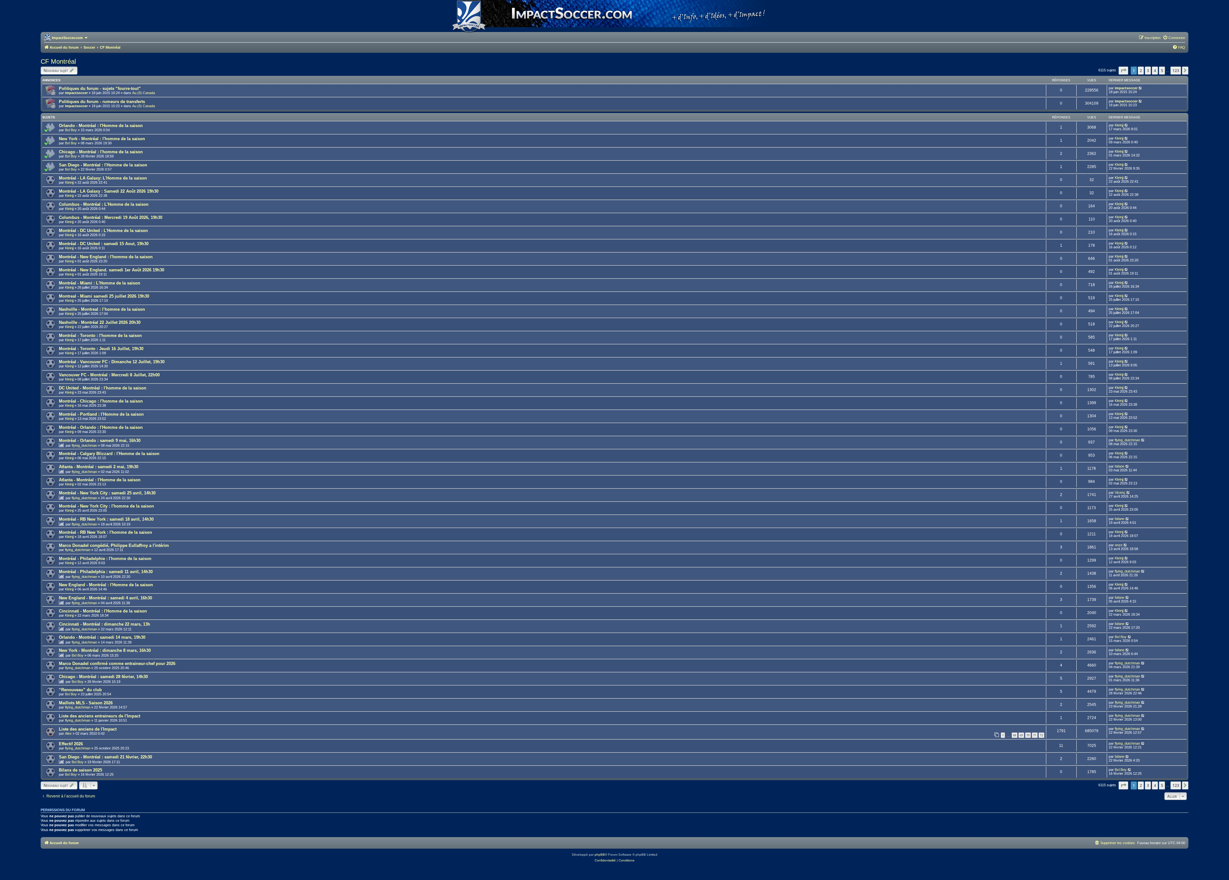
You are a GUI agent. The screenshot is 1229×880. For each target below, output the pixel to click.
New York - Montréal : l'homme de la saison (102, 138)
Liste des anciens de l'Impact (87, 729)
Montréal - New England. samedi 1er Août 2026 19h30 (111, 270)
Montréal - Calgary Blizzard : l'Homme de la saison (109, 453)
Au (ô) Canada (143, 93)
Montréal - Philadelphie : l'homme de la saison (105, 558)
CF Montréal (58, 61)
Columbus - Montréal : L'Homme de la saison (104, 204)
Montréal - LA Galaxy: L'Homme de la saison (103, 178)
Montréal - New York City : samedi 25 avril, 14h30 (107, 493)
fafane (1119, 466)
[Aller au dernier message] (1140, 88)
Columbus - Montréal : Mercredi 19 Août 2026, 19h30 (110, 217)
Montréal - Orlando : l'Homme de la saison (101, 427)
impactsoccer (76, 93)
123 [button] (1175, 70)
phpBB (600, 854)
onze (1118, 545)
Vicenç (1120, 492)
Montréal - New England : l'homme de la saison (106, 256)
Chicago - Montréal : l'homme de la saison (101, 151)
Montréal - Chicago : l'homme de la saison (101, 401)
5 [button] (1162, 70)
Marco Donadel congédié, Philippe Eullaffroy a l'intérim (114, 545)
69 (1021, 735)
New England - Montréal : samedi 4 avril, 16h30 (105, 598)
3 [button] (1148, 70)
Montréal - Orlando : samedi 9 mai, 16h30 (100, 440)
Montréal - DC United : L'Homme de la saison (103, 230)
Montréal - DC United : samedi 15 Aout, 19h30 (104, 243)
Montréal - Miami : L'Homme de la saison (99, 283)
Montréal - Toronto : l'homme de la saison (100, 335)
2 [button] (1141, 70)
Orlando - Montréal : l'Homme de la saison (101, 125)
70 (1028, 735)
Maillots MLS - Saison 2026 (86, 702)
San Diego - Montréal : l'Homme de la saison (103, 165)
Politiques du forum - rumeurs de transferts (102, 101)
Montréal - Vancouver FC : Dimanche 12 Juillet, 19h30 (112, 361)
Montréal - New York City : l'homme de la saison (106, 506)
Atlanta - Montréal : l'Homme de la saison (100, 479)
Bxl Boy (71, 130)
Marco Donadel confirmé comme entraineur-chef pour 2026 (117, 663)
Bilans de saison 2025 (80, 770)
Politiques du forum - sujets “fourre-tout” (100, 88)
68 (1014, 735)
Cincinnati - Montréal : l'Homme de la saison (103, 611)
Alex (68, 733)
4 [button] (1155, 70)
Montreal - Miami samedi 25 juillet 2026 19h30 (104, 296)
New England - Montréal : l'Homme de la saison (106, 584)
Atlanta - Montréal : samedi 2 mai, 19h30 (98, 466)
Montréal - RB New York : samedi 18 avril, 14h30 (106, 519)
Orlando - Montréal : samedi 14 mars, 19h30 (102, 637)
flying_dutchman (84, 445)
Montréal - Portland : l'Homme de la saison (101, 414)
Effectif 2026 (71, 743)
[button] (1123, 70)
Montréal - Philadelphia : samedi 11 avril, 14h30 (106, 571)
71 (1034, 735)
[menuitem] (1174, 38)
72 (1041, 735)
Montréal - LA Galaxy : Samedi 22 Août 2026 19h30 (108, 191)
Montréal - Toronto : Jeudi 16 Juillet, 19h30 (101, 348)
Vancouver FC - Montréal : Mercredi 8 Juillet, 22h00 (109, 374)
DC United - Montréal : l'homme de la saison (102, 388)
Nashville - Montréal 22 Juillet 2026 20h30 (100, 322)
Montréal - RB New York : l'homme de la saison (105, 532)
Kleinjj (1119, 125)
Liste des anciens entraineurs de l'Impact (99, 716)
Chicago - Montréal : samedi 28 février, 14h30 (103, 676)
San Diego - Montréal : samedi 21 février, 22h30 (105, 757)
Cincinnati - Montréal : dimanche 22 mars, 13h (104, 624)
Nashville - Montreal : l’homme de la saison (102, 309)
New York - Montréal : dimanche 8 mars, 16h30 (105, 650)
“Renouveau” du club (80, 689)
